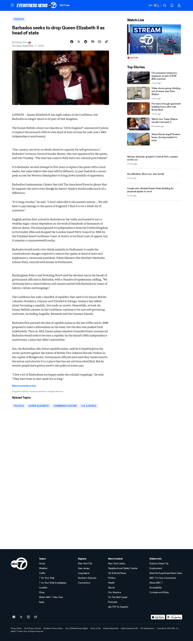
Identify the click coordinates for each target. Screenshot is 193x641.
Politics (111, 578)
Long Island (83, 573)
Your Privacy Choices (32, 628)
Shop (41, 592)
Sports (111, 587)
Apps (41, 602)
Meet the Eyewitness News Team (165, 573)
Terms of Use (95, 628)
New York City (85, 563)
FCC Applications (147, 628)
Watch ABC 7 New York (51, 597)
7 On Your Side (46, 578)
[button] (12, 5)
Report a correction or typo (24, 385)
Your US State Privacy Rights (76, 628)
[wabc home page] (19, 564)
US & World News (117, 573)
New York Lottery (116, 563)
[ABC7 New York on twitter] (21, 617)
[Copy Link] (106, 41)
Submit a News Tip (158, 563)
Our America (114, 592)
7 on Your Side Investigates (52, 583)
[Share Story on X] (78, 41)
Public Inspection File (129, 628)
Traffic (42, 573)
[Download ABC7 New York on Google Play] (174, 617)
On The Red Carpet (117, 597)
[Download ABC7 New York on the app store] (158, 617)
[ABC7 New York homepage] (37, 5)
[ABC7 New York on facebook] (14, 617)
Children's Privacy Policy (53, 628)
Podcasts (112, 602)
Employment (155, 568)
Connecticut (84, 583)
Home (42, 563)
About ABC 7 (156, 583)
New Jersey (84, 568)
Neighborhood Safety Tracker (123, 568)
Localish (43, 587)
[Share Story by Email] (99, 41)
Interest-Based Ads (111, 628)
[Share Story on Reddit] (85, 41)
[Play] (154, 39)
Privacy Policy (16, 628)
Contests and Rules (159, 592)
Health (111, 583)
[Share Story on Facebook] (71, 41)
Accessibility (155, 587)
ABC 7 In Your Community (162, 578)
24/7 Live (65, 5)
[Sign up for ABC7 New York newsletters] (36, 617)
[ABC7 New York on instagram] (28, 617)
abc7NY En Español (118, 607)
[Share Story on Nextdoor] (92, 41)
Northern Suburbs (87, 578)
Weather (43, 568)
